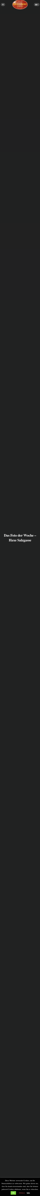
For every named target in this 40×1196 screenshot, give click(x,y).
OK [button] (13, 1193)
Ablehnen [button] (22, 1193)
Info (28, 1193)
